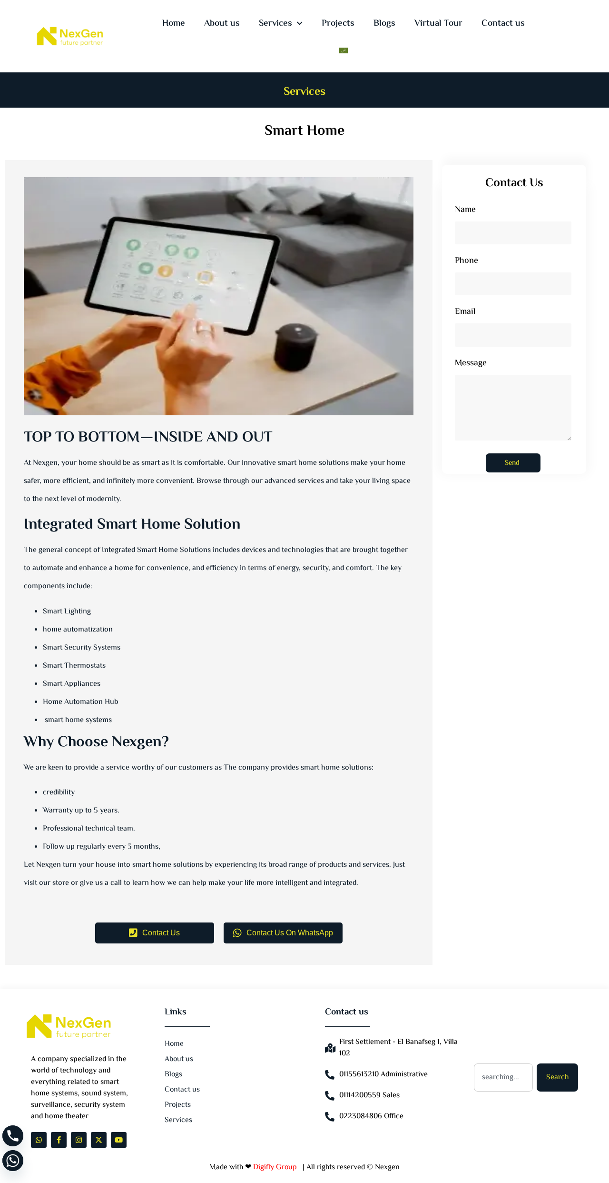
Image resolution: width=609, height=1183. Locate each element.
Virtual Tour (438, 23)
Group (287, 1167)
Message (471, 364)
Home (173, 23)
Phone (466, 262)
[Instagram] (79, 1140)
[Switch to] (343, 50)
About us (222, 23)
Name (465, 211)
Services (275, 23)
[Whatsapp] (39, 1140)
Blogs (384, 23)
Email (465, 313)
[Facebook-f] (59, 1140)
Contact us (503, 23)
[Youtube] (119, 1140)
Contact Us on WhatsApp (289, 933)
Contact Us (161, 933)
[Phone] (12, 1135)
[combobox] (503, 1077)
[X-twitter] (99, 1140)
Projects (338, 23)
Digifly (264, 1167)
